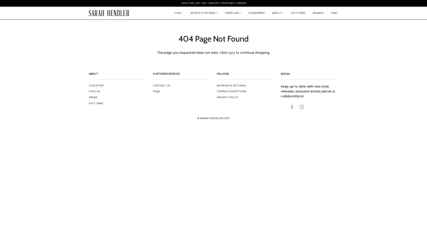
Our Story (96, 85)
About (277, 13)
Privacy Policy (228, 97)
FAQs (156, 91)
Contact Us (161, 85)
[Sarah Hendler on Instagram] (302, 108)
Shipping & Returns (231, 85)
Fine (177, 13)
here (231, 52)
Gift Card (298, 13)
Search (318, 13)
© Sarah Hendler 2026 (213, 118)
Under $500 (256, 13)
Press (93, 97)
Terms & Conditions (231, 91)
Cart (334, 13)
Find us (94, 91)
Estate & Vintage (203, 13)
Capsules (232, 13)
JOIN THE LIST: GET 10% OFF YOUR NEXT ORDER (213, 3)
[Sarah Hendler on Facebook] (292, 108)
